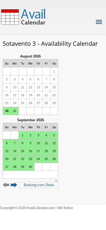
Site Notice (65, 208)
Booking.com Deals (39, 185)
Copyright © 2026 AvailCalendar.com (27, 208)
